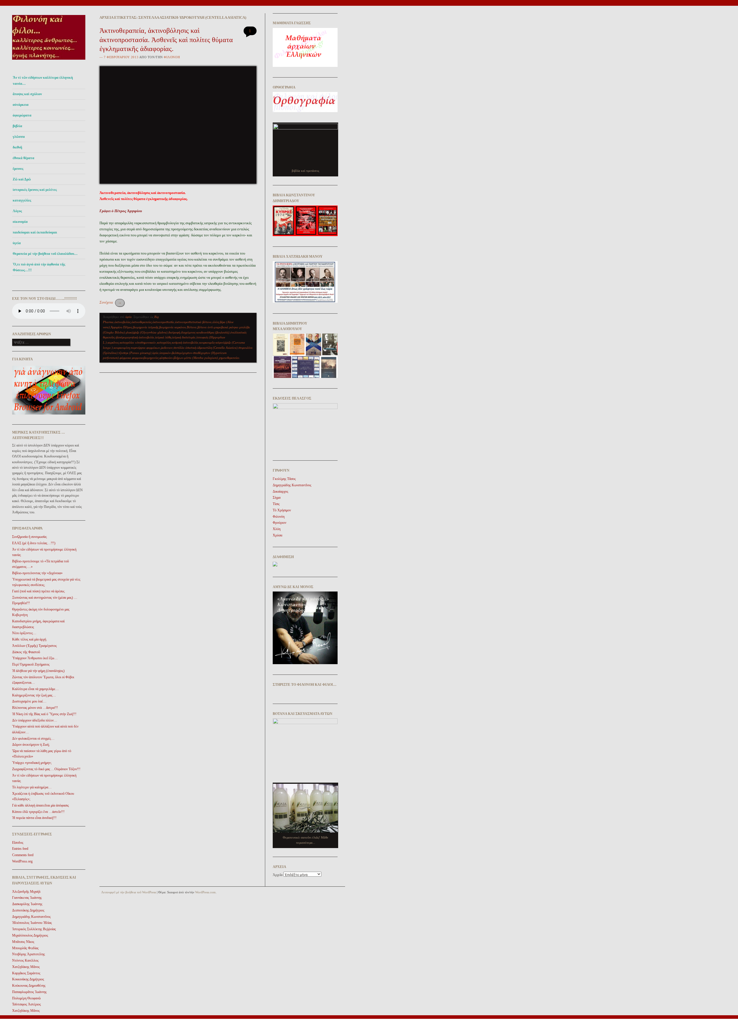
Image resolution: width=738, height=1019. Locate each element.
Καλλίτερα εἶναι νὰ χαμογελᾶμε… (35, 689)
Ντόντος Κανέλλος (25, 960)
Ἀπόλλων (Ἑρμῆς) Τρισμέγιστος (34, 646)
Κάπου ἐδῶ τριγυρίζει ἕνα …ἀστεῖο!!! (38, 812)
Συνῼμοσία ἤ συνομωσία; (29, 537)
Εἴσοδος (17, 843)
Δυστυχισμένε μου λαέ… (29, 701)
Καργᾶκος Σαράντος (26, 973)
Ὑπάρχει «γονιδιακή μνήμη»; (32, 763)
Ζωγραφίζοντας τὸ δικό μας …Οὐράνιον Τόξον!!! (46, 769)
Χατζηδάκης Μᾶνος (26, 967)
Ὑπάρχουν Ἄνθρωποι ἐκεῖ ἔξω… (35, 658)
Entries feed (20, 849)
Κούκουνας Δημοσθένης (29, 986)
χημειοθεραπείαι (229, 357)
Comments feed (22, 855)
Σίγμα (276, 498)
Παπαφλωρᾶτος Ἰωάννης (29, 992)
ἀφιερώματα (22, 115)
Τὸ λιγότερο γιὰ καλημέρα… (32, 787)
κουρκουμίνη (122, 347)
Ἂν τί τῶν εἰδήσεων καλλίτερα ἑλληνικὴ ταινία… (43, 80)
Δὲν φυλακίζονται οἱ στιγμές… (33, 739)
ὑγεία (17, 243)
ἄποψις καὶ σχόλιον (27, 94)
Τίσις (276, 504)
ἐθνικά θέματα (23, 158)
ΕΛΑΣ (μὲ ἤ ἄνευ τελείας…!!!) (33, 543)
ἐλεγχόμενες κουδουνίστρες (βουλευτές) (205, 332)
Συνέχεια (110, 302)
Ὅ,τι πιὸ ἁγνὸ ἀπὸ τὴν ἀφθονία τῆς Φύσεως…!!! (39, 267)
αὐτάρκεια (21, 105)
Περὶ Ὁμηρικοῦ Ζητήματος (31, 664)
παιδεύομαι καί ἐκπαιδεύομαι (35, 232)
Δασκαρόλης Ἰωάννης (27, 904)
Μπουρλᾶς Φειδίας (25, 948)
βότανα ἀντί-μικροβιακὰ (212, 327)
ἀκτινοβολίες (122, 322)
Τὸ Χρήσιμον (282, 510)
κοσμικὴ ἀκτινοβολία (185, 342)
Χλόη (276, 529)
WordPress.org (22, 861)
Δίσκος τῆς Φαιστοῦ (26, 652)
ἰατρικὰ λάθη (163, 337)
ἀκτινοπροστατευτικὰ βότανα (193, 322)
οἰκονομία (20, 222)
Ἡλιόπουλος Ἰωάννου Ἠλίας (32, 923)
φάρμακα (125, 357)
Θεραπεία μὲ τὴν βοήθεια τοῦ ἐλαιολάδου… (45, 254)
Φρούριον (279, 523)
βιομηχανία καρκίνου (172, 327)
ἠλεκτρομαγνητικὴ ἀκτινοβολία (135, 337)
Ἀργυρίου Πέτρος (121, 327)
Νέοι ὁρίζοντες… (24, 633)
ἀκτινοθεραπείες (141, 322)
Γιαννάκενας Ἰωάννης (27, 898)
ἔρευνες (18, 169)
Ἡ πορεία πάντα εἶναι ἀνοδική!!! (34, 818)
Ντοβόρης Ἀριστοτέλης (28, 954)
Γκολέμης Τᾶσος (284, 479)
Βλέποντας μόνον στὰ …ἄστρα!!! (35, 708)
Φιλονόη (172, 57)
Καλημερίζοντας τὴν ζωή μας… (34, 695)
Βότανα (192, 327)
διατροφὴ (174, 332)
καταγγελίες (22, 200)
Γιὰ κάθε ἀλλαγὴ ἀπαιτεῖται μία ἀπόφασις (40, 805)
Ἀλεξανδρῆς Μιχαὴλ (26, 892)
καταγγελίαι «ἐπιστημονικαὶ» (138, 342)
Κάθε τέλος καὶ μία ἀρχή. (29, 639)
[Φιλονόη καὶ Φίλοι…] (48, 61)
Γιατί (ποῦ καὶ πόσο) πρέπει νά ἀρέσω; (38, 591)
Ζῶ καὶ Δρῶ (22, 179)
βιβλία (17, 126)
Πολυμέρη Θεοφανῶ (26, 998)
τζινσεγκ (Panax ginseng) (134, 353)
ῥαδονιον (167, 347)
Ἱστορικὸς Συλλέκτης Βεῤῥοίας (34, 929)
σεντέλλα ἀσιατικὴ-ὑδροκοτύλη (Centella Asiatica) (206, 347)
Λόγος (17, 211)
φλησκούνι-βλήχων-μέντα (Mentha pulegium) (188, 357)
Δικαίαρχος (280, 491)
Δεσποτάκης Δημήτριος (28, 910)
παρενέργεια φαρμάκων (145, 347)
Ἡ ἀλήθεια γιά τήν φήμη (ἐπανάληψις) (38, 671)
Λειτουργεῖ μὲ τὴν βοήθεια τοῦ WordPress (128, 892)
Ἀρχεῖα (278, 875)
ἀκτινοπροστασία (163, 322)
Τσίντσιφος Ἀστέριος (26, 1004)
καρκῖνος (113, 342)
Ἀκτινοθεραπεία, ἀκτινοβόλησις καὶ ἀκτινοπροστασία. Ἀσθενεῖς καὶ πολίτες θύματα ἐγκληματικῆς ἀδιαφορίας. (166, 39)
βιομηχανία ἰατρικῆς (145, 327)
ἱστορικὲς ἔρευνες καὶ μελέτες (35, 190)
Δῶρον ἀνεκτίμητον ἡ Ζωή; (31, 745)
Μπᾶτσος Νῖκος (23, 942)
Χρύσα (277, 535)
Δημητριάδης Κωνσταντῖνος (31, 917)
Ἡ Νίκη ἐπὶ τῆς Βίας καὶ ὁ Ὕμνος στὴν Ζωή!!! (44, 714)
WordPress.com (205, 892)
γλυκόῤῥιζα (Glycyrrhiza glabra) (146, 332)
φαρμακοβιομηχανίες (145, 357)
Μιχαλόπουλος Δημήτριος (30, 935)
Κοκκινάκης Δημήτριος (28, 979)
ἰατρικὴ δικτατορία (183, 337)
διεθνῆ (17, 147)
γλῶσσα (19, 137)
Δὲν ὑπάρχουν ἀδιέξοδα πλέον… (34, 720)
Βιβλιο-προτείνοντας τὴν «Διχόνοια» (37, 573)
